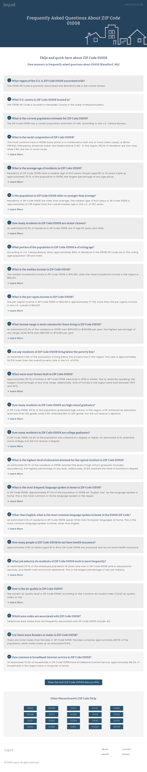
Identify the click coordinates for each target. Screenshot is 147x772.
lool (8, 750)
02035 (51, 708)
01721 (30, 720)
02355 (73, 720)
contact (126, 749)
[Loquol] (9, 6)
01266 (73, 714)
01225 (117, 720)
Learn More (16, 154)
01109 (95, 714)
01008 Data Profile (134, 4)
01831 (73, 726)
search (105, 754)
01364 (30, 726)
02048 (30, 714)
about (105, 749)
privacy (126, 754)
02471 (52, 714)
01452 (117, 714)
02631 (30, 708)
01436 (52, 726)
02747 (95, 708)
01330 (52, 720)
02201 (73, 708)
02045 (116, 726)
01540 (95, 720)
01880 (117, 708)
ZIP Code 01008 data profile (73, 682)
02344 (95, 726)
